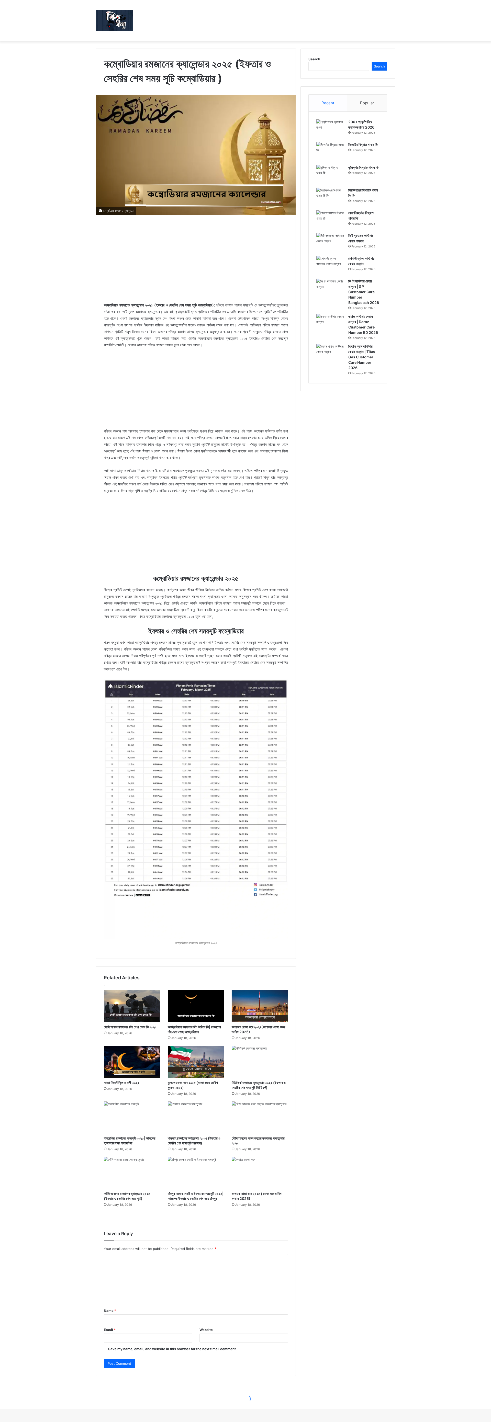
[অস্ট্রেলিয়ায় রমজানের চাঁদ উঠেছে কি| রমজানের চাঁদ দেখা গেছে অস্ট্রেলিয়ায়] (196, 1006)
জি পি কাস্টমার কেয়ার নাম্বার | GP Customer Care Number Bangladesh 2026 (363, 292)
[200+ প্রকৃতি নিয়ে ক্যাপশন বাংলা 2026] (330, 129)
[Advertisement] (196, 258)
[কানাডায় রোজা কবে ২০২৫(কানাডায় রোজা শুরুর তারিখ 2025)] (260, 1006)
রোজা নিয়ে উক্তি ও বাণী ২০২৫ (121, 1082)
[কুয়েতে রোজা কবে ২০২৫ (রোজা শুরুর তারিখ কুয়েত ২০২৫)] (196, 1061)
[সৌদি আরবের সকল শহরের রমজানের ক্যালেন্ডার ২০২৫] (260, 1117)
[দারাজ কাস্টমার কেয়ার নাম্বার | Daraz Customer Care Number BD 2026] (330, 323)
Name (110, 1311)
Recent (327, 102)
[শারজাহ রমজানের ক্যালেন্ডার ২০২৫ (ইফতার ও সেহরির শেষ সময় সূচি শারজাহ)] (196, 1117)
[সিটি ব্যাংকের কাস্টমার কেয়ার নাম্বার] (330, 242)
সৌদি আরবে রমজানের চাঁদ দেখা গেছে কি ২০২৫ (130, 1027)
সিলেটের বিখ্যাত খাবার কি (363, 144)
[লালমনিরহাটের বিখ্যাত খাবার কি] (330, 220)
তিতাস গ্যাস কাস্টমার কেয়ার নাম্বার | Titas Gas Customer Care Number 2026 (361, 357)
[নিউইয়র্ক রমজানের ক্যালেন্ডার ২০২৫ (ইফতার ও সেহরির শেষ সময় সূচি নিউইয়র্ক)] (260, 1061)
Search (314, 59)
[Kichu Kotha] (114, 20)
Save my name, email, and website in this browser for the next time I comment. (172, 1349)
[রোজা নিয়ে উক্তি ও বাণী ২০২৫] (132, 1061)
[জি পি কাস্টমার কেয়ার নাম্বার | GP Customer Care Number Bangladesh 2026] (330, 288)
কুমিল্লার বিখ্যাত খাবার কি (363, 167)
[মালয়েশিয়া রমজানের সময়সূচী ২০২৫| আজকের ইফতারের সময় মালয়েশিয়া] (132, 1117)
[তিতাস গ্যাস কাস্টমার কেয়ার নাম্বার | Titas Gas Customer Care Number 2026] (330, 353)
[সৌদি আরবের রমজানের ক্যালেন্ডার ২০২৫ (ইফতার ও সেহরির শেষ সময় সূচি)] (132, 1173)
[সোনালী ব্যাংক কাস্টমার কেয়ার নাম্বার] (330, 265)
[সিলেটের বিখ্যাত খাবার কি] (330, 151)
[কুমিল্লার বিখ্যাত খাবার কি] (330, 174)
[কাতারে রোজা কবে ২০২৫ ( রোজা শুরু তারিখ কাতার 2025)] (260, 1173)
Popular (367, 102)
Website (206, 1330)
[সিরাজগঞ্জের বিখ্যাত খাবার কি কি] (330, 197)
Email (110, 1330)
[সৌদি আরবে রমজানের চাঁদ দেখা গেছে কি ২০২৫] (132, 1006)
